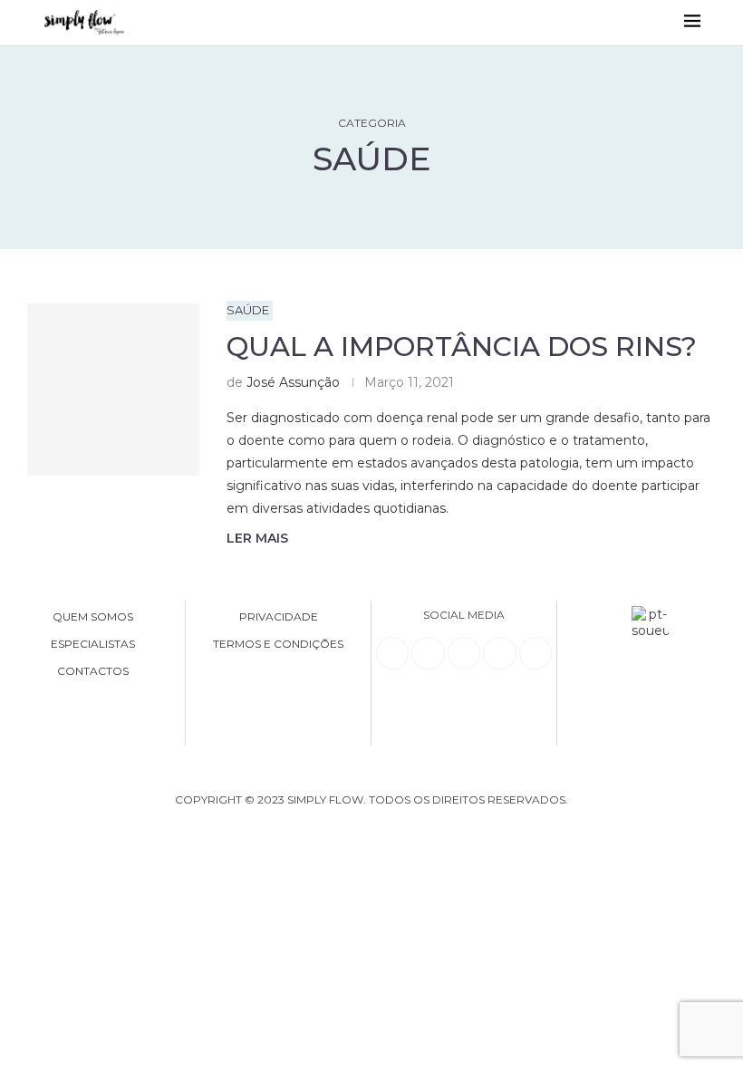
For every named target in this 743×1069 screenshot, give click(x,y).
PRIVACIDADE (278, 617)
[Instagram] (464, 653)
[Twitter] (535, 653)
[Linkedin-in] (392, 653)
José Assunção (293, 382)
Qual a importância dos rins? (462, 346)
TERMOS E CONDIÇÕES (278, 644)
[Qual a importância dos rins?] (113, 389)
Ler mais (257, 538)
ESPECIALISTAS (93, 644)
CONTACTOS (93, 671)
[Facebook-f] (427, 653)
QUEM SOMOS (93, 617)
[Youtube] (499, 653)
